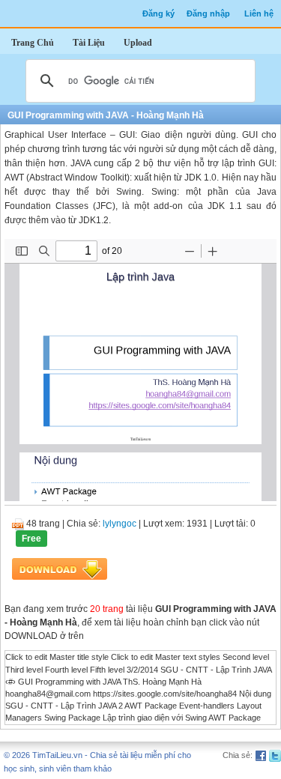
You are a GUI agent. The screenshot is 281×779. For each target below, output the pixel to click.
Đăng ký (158, 13)
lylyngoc (119, 523)
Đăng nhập (208, 13)
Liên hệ (259, 13)
